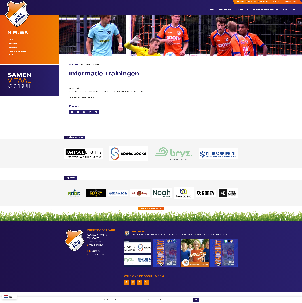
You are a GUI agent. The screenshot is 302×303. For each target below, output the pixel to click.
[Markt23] (96, 193)
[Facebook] (126, 282)
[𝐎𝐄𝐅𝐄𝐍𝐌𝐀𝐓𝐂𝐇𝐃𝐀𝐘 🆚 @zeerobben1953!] (224, 253)
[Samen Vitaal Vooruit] (33, 80)
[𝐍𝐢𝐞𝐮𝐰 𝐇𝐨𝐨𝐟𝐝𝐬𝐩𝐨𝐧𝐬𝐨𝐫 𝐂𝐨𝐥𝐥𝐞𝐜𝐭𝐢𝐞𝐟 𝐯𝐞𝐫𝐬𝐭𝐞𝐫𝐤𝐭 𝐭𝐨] (138, 253)
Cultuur (12, 55)
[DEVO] (74, 193)
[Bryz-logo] (173, 153)
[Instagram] (146, 282)
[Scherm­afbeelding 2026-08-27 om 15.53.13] (228, 193)
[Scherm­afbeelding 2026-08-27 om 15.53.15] (206, 193)
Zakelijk (13, 47)
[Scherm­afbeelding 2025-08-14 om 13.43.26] (162, 193)
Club (11, 40)
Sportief (13, 44)
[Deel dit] (78, 112)
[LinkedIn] (139, 282)
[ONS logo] (17, 13)
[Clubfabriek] (118, 193)
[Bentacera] (184, 193)
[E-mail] (72, 112)
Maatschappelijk (17, 51)
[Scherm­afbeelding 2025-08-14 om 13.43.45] (140, 193)
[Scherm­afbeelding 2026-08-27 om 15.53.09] (218, 153)
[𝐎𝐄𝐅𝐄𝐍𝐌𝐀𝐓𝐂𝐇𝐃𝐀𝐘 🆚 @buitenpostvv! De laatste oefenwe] (166, 253)
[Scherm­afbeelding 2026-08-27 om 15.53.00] (83, 153)
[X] (133, 282)
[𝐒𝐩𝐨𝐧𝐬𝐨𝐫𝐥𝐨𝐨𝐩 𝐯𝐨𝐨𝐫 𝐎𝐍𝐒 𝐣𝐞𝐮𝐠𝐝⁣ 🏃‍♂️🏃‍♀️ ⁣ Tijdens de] (195, 253)
